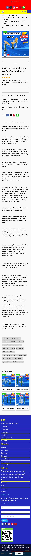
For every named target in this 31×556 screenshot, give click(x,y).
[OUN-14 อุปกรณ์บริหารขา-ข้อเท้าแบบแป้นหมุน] (15, 44)
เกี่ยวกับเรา (4, 450)
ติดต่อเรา (4, 456)
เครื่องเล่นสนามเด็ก (6, 438)
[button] (21, 12)
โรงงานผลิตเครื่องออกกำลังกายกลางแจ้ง (13, 471)
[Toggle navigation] (29, 11)
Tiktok (3, 480)
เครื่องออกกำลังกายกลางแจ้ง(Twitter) (12, 477)
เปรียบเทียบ (21, 95)
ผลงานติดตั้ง (5, 465)
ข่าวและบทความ (6, 462)
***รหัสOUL (4, 426)
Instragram (4, 489)
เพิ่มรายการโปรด (9, 95)
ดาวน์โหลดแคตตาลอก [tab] (19, 123)
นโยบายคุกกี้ (5, 550)
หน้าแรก (3, 447)
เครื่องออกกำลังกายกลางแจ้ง (9, 423)
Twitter (3, 486)
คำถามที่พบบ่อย (5, 459)
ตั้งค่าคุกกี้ (11, 553)
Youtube (3, 492)
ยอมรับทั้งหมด (19, 553)
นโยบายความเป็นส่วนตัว (17, 549)
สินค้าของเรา (5, 453)
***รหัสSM (4, 435)
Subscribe (4, 520)
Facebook (4, 483)
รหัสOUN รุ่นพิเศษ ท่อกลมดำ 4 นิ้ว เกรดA (14, 102)
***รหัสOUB (4, 432)
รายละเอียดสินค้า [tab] (7, 123)
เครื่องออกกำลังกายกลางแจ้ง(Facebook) (13, 474)
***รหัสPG (4, 441)
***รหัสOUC (4, 429)
